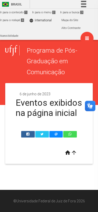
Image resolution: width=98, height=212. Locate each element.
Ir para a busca (71, 12)
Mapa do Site (69, 20)
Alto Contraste (70, 28)
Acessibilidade (9, 36)
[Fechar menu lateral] (87, 38)
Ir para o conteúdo (13, 12)
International (40, 20)
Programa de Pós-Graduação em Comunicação (52, 61)
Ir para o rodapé (11, 20)
